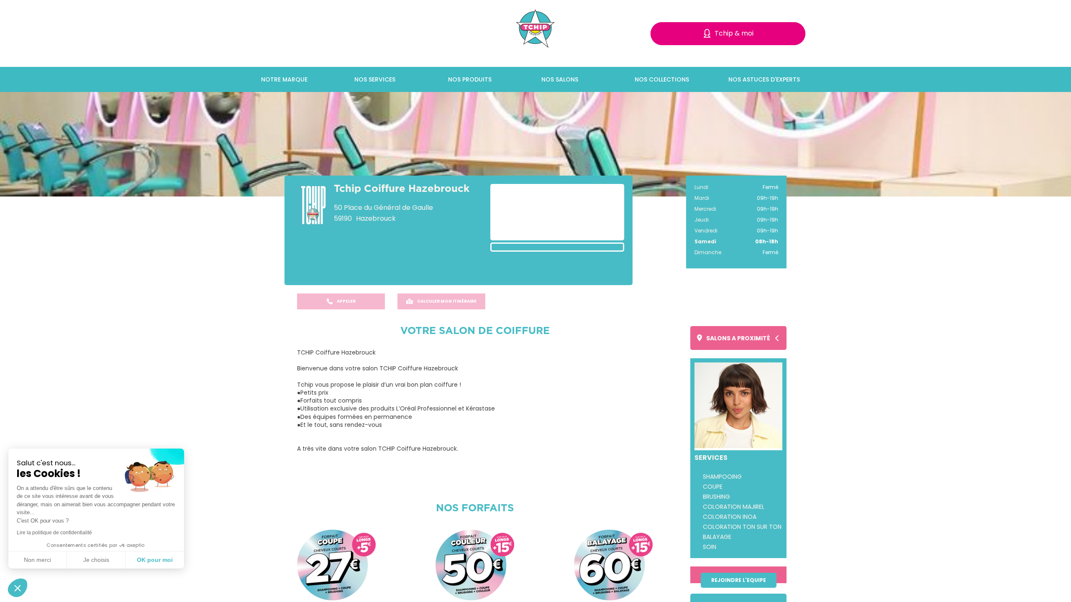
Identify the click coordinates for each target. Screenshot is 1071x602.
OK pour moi (155, 559)
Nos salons (559, 79)
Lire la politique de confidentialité (54, 533)
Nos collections (662, 79)
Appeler (346, 301)
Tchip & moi (734, 33)
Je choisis (96, 559)
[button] (18, 588)
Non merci (37, 559)
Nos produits (470, 79)
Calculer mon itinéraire (447, 301)
